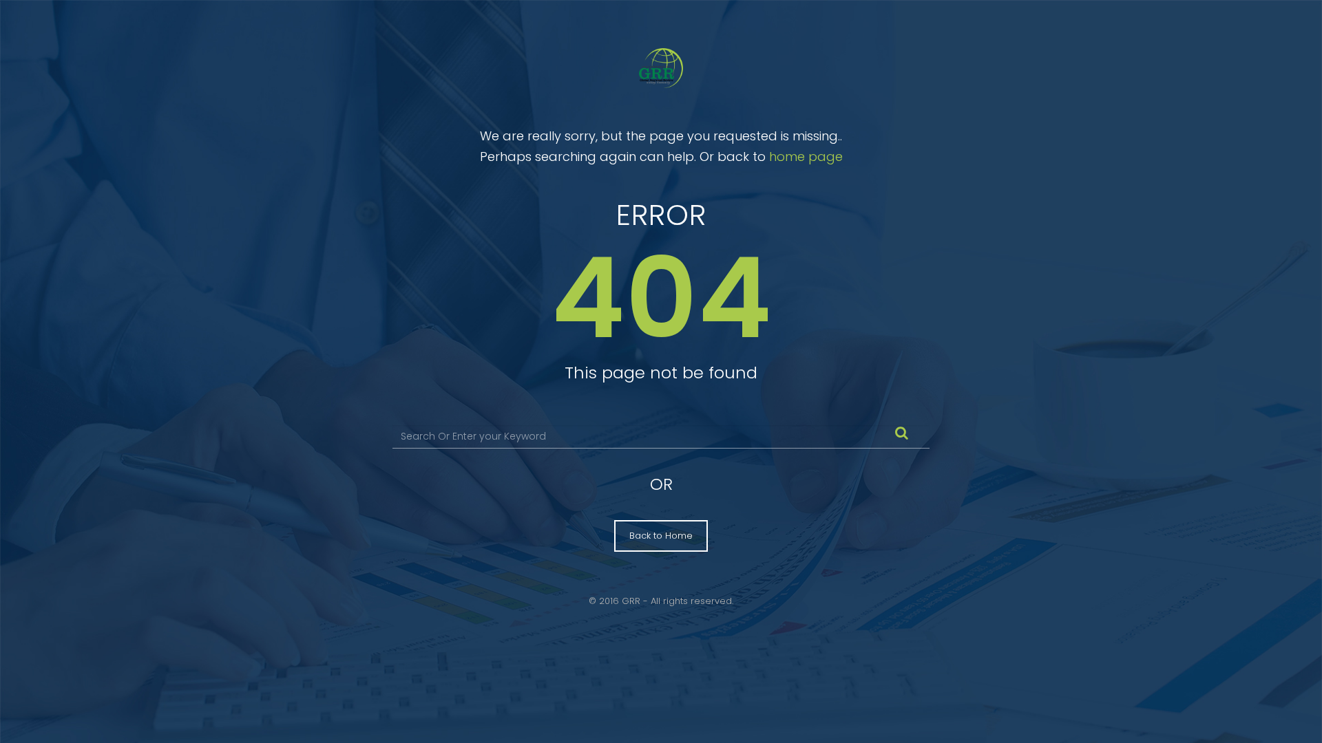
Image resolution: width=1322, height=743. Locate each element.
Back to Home (661, 535)
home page (806, 156)
